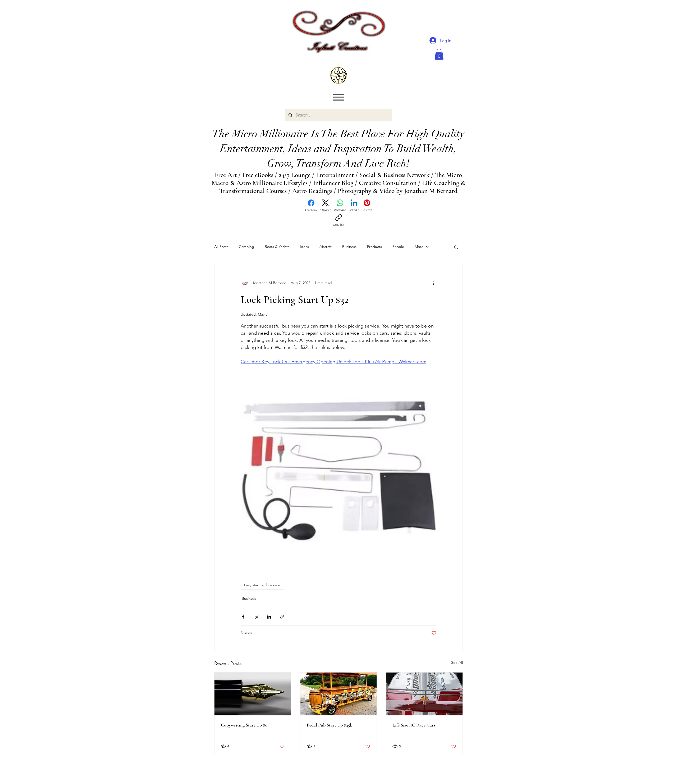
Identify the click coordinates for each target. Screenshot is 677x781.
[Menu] (338, 97)
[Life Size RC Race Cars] (424, 694)
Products (374, 246)
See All (457, 662)
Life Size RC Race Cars (413, 725)
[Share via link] (282, 616)
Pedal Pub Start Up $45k (329, 725)
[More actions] (433, 283)
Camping (246, 246)
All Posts (221, 246)
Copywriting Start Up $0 (244, 725)
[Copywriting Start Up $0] (252, 694)
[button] (439, 54)
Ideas (304, 246)
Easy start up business (262, 585)
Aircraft (325, 246)
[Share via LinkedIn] (269, 616)
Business (349, 246)
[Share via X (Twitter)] (256, 616)
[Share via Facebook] (243, 616)
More (419, 246)
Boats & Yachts (277, 246)
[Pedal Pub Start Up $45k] (338, 694)
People (398, 246)
